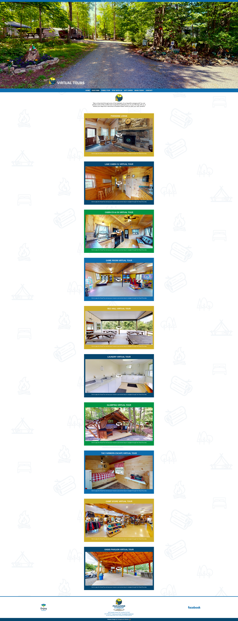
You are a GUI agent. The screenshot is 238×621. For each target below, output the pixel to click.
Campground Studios (123, 619)
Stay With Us (117, 90)
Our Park (95, 90)
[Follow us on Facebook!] (194, 607)
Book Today (139, 90)
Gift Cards (128, 90)
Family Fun (105, 90)
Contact (149, 90)
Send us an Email (116, 614)
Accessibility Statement (128, 614)
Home (88, 90)
